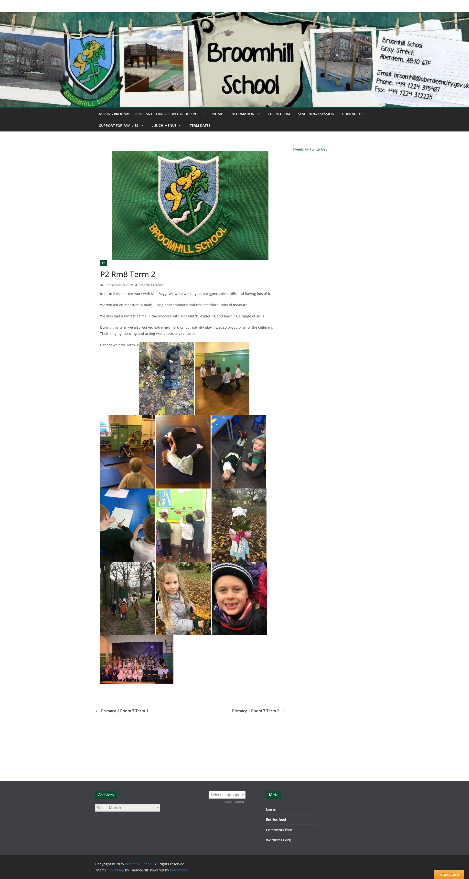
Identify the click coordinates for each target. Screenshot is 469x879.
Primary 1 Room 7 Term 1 (124, 711)
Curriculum (279, 113)
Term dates (200, 125)
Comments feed (279, 829)
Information (243, 113)
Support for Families (118, 125)
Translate (239, 802)
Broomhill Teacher (151, 285)
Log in (271, 809)
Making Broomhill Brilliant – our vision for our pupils (151, 113)
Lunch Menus (164, 125)
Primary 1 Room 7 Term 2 (255, 711)
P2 (103, 263)
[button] (257, 113)
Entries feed (276, 819)
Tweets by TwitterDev (309, 149)
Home (217, 113)
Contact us (352, 113)
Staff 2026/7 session (316, 113)
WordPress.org (278, 840)
